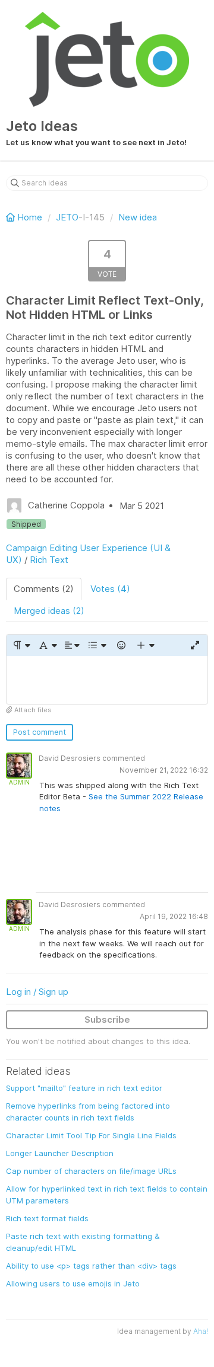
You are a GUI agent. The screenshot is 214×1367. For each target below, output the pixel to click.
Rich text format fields (47, 1218)
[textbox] (107, 680)
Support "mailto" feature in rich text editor (84, 1088)
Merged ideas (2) (49, 610)
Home (30, 217)
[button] (21, 645)
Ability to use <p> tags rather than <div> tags (91, 1265)
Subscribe (107, 1019)
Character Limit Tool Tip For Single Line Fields (91, 1135)
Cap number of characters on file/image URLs (91, 1171)
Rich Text (49, 559)
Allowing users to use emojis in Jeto (73, 1283)
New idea (137, 217)
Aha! (200, 1331)
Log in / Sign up (37, 991)
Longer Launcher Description (60, 1153)
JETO (67, 217)
